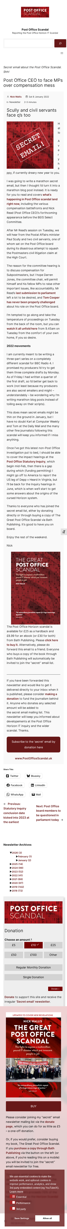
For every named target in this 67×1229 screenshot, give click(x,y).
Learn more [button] (16, 1191)
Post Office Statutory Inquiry (26, 461)
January (24, 860)
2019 (18, 886)
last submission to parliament (36, 293)
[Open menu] (62, 53)
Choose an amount (18, 939)
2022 (17, 875)
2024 (17, 867)
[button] (12, 1196)
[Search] (60, 43)
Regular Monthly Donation (33, 967)
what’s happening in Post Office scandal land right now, (32, 199)
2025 (17, 864)
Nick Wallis (16, 96)
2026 (17, 852)
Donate (55, 989)
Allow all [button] (47, 1218)
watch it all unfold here (22, 328)
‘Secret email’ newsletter (33, 1001)
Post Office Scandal (35, 29)
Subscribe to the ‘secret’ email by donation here (33, 744)
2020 (17, 882)
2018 (17, 890)
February (25, 856)
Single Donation (33, 977)
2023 (17, 871)
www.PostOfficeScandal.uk (33, 758)
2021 (17, 879)
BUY (33, 1106)
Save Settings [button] (21, 1218)
